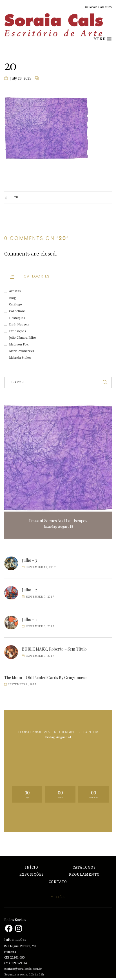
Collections (17, 311)
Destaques (17, 318)
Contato (58, 882)
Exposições (17, 331)
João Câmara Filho (22, 338)
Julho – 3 (29, 560)
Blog (12, 298)
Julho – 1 (29, 619)
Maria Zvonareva (21, 351)
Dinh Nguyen (19, 324)
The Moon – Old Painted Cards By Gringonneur (45, 677)
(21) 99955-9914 (15, 963)
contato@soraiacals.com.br (23, 969)
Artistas (15, 291)
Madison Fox (18, 344)
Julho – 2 (29, 589)
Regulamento (84, 874)
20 (16, 197)
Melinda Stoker (20, 358)
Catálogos (84, 867)
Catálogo (15, 304)
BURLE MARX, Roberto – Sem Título (54, 649)
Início (31, 867)
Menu (100, 39)
